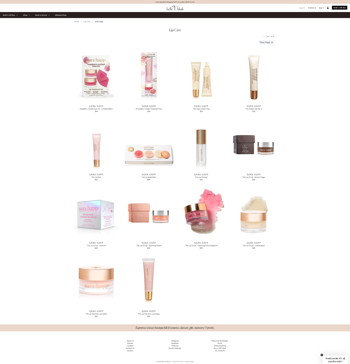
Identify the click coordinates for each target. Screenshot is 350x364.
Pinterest (174, 346)
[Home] (175, 8)
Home (76, 21)
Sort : (270, 36)
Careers (130, 351)
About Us (130, 341)
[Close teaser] (321, 355)
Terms (175, 361)
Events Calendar (175, 348)
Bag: (321, 8)
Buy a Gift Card (220, 348)
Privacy (180, 361)
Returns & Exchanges (220, 341)
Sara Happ (266, 42)
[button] (335, 360)
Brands (130, 343)
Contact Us (130, 348)
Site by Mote (189, 361)
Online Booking (220, 346)
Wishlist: (312, 8)
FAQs (220, 343)
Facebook (175, 343)
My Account (219, 351)
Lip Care (86, 21)
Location (130, 346)
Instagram (175, 341)
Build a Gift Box (339, 8)
